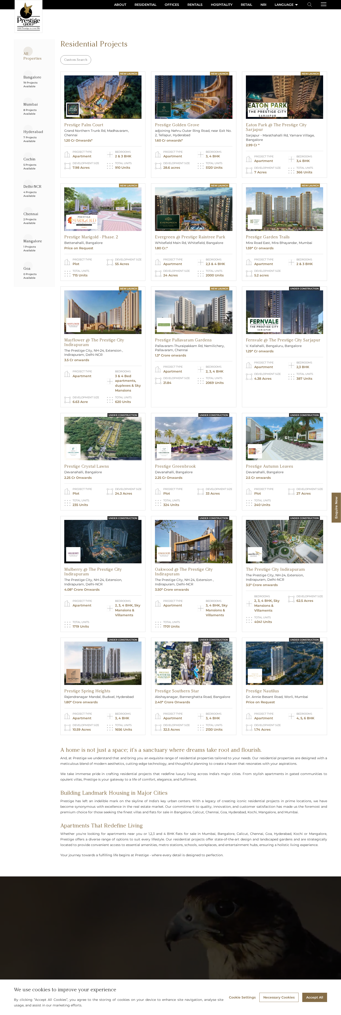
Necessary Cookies (279, 997)
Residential (145, 5)
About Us (100, 900)
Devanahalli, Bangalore (83, 472)
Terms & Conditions (167, 955)
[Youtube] (54, 960)
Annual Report (223, 928)
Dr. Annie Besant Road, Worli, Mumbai (277, 697)
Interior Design (164, 928)
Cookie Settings (242, 997)
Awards (99, 960)
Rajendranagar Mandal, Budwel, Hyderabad (99, 697)
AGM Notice (221, 920)
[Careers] (109, 968)
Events (99, 933)
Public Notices (164, 968)
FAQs (98, 954)
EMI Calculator (164, 921)
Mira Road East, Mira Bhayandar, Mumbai (279, 243)
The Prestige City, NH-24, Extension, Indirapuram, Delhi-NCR (93, 582)
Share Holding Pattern (229, 913)
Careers (99, 967)
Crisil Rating (162, 907)
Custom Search (75, 60)
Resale (99, 920)
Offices (172, 5)
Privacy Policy (163, 948)
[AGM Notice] (234, 921)
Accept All (314, 997)
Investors (219, 900)
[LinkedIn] (45, 960)
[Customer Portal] (182, 900)
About (120, 5)
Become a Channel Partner (114, 974)
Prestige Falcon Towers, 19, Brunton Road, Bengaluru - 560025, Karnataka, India (32, 910)
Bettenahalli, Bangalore (83, 243)
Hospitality (221, 5)
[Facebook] (17, 960)
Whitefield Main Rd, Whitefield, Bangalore (189, 243)
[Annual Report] (239, 928)
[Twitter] (36, 960)
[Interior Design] (180, 928)
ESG (215, 935)
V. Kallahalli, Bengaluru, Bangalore (274, 346)
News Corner (103, 940)
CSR (215, 942)
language (284, 5)
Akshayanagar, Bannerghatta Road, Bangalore (192, 697)
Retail (246, 5)
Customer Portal (165, 900)
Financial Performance (229, 907)
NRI (263, 5)
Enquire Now (336, 507)
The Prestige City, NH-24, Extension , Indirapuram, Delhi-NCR (93, 352)
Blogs (98, 947)
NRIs (156, 935)
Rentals (195, 5)
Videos (99, 927)
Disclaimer (161, 962)
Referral (159, 914)
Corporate (160, 942)
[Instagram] (26, 960)
